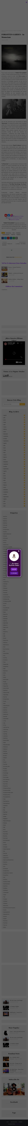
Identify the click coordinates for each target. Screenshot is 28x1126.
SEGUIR (14, 569)
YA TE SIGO (14, 573)
